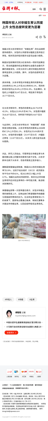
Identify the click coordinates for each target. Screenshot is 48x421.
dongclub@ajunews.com (11, 411)
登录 (34, 9)
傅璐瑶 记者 (7, 34)
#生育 (32, 299)
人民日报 (9, 376)
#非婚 (20, 299)
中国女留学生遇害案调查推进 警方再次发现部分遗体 (24, 322)
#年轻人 (8, 299)
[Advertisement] (24, 273)
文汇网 (24, 376)
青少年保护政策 (28, 385)
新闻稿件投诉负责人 (22, 388)
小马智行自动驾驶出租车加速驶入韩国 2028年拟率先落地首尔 (24, 326)
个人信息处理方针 (15, 385)
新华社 (17, 376)
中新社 (31, 376)
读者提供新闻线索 (8, 388)
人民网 (39, 376)
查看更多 (10, 332)
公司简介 (5, 385)
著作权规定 (38, 385)
